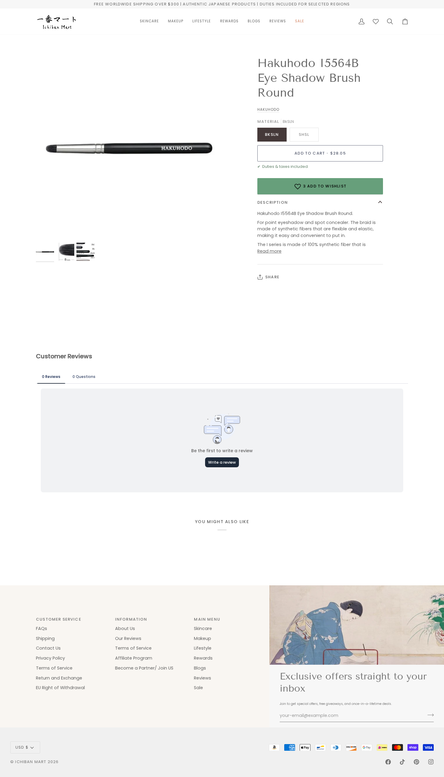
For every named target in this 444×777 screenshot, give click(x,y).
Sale (198, 688)
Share (272, 277)
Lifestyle (202, 648)
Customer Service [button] (58, 619)
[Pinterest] (416, 762)
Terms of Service (54, 668)
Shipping (45, 638)
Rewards (203, 658)
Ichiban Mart (30, 762)
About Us (125, 628)
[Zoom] (47, 230)
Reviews (202, 678)
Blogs (200, 668)
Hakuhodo (268, 109)
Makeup (202, 638)
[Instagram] (431, 762)
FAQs (41, 628)
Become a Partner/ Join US (144, 668)
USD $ (21, 747)
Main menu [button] (207, 619)
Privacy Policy (50, 658)
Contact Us (48, 648)
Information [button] (131, 619)
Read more (269, 251)
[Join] (429, 715)
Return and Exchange (59, 678)
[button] (149, 21)
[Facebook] (388, 762)
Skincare (203, 628)
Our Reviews (128, 638)
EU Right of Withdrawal (60, 688)
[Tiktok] (402, 762)
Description (272, 202)
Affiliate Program (133, 658)
